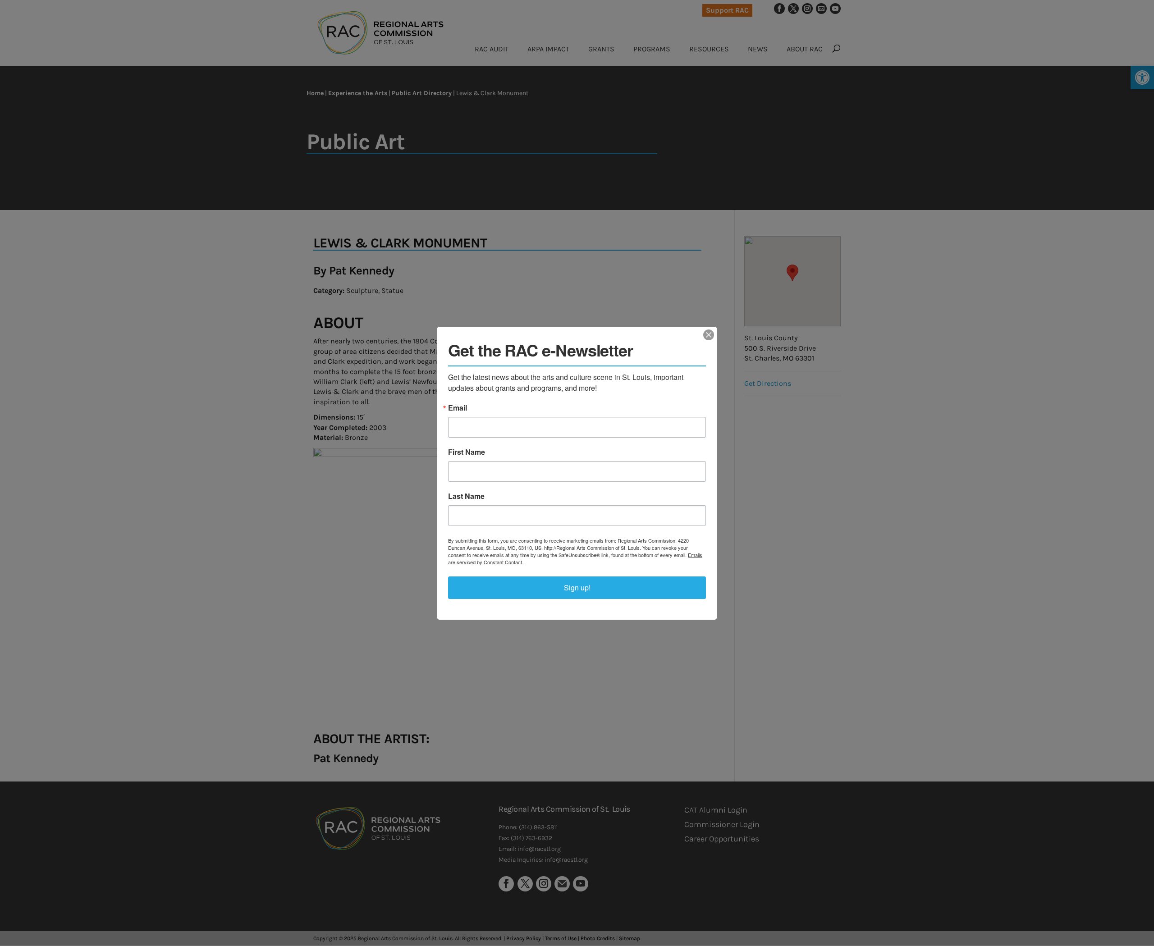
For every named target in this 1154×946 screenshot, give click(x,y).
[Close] (708, 334)
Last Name (466, 496)
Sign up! (577, 587)
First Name (466, 452)
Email (457, 407)
